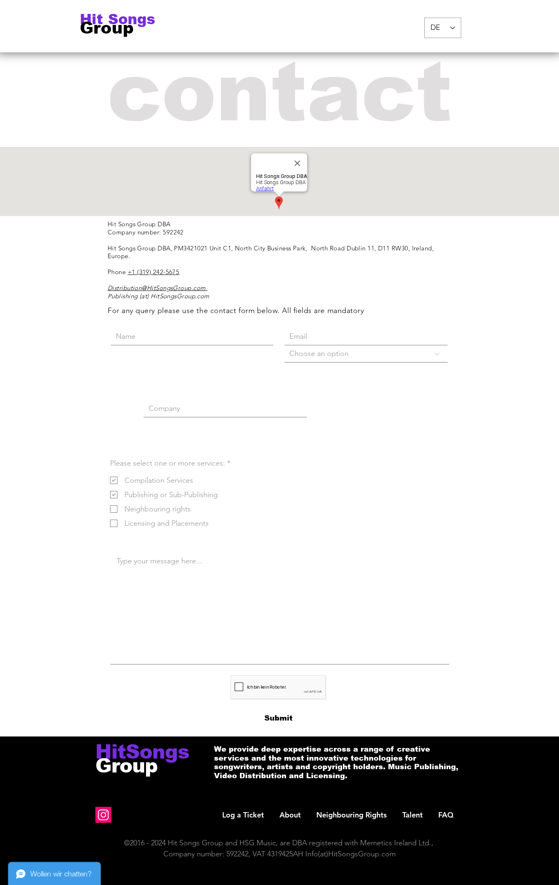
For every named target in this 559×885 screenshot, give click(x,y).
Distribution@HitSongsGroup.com (157, 288)
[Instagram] (103, 815)
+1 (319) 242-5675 (154, 272)
